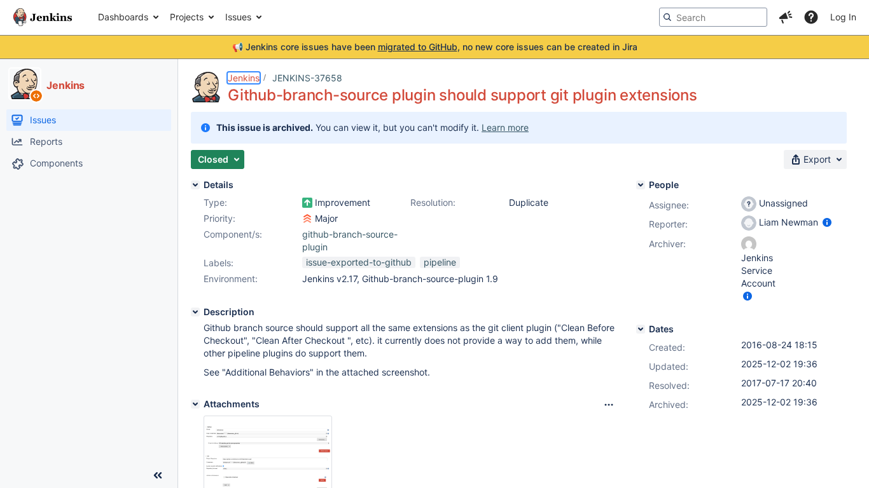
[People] (640, 184)
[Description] (195, 312)
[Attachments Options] (609, 404)
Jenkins (244, 77)
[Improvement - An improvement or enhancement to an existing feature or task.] (307, 203)
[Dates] (640, 329)
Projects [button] (187, 16)
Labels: (218, 262)
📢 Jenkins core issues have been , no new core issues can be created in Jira (434, 46)
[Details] (195, 184)
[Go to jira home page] (42, 17)
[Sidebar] (157, 475)
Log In (843, 16)
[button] (785, 17)
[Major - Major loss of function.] (307, 219)
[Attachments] (195, 404)
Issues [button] (238, 16)
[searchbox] (713, 17)
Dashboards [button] (123, 16)
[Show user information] (827, 222)
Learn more (505, 127)
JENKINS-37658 (307, 77)
